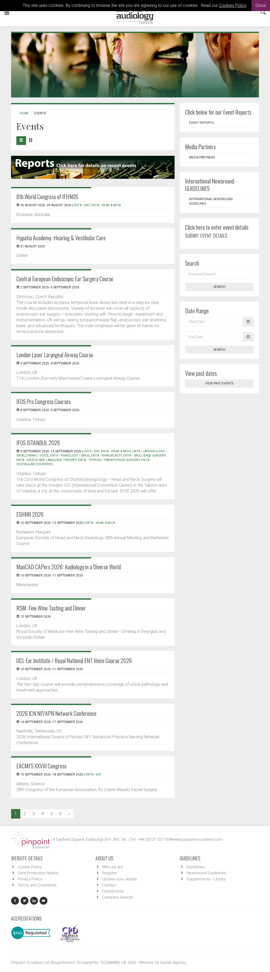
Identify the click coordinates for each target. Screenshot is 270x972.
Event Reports (201, 123)
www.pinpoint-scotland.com (198, 839)
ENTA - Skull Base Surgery (144, 455)
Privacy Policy (30, 879)
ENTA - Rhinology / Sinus (70, 455)
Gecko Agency (173, 962)
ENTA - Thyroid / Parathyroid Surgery (109, 460)
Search (219, 287)
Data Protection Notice (38, 873)
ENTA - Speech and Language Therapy (46, 460)
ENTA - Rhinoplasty (106, 455)
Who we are (112, 867)
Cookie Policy (30, 867)
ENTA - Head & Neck (106, 205)
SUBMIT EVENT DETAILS (206, 235)
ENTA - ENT (82, 205)
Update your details (119, 879)
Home (24, 113)
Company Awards (117, 897)
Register (109, 873)
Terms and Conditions (37, 885)
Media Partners (202, 157)
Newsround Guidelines (206, 873)
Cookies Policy (232, 5)
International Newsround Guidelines (211, 201)
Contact (109, 885)
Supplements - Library (205, 879)
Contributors (113, 891)
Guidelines (195, 867)
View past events (219, 383)
